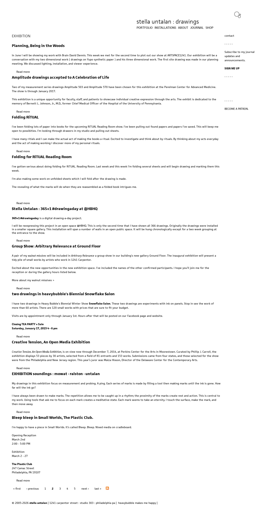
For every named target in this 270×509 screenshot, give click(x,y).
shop (209, 28)
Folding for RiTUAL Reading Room (42, 156)
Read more (23, 72)
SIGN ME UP (232, 68)
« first (17, 488)
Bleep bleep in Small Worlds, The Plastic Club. (52, 417)
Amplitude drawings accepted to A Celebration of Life (60, 77)
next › (85, 488)
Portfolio (145, 28)
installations (165, 28)
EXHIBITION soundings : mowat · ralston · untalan (56, 373)
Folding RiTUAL (25, 117)
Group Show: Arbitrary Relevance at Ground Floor (56, 246)
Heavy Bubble (238, 15)
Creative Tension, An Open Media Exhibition (51, 342)
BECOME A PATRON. (236, 109)
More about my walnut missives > (33, 280)
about (183, 28)
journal (197, 28)
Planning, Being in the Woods (38, 45)
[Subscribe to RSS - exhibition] (107, 489)
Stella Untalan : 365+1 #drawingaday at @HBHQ (54, 208)
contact (229, 35)
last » (97, 488)
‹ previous (32, 488)
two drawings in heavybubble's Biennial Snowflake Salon (63, 293)
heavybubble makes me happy (137, 503)
